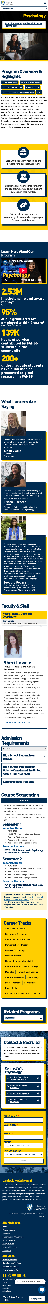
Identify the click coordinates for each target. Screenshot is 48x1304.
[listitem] (24, 622)
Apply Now (6, 1233)
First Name (10, 1116)
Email (7, 1133)
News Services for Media (11, 1263)
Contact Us (6, 1250)
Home (4, 1226)
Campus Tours (8, 1243)
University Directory (9, 1259)
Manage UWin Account (10, 1266)
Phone (7, 1142)
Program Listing (8, 1230)
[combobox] (10, 1145)
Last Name (10, 1125)
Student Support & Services (12, 1236)
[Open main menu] (45, 3)
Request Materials (9, 1247)
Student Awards (8, 1240)
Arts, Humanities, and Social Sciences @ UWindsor (23, 24)
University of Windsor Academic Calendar (23, 898)
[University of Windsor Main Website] (36, 1207)
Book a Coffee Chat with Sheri (17, 722)
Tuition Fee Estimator (10, 1269)
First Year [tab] (24, 800)
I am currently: (13, 1150)
